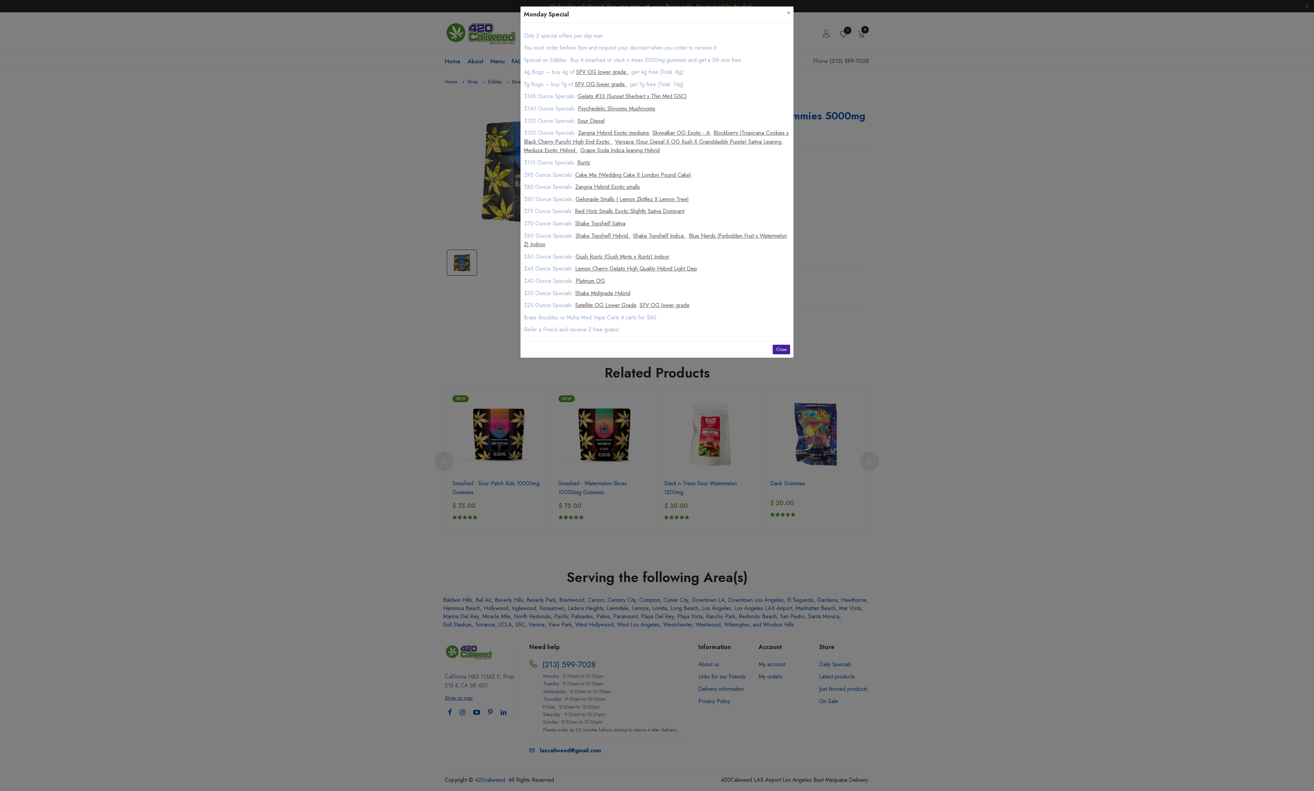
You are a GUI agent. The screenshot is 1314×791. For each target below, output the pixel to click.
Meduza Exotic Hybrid (550, 150)
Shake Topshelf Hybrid (603, 236)
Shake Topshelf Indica (659, 236)
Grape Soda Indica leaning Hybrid (620, 150)
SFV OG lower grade (602, 72)
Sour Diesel (591, 121)
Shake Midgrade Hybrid (602, 293)
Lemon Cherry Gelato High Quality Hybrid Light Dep (636, 269)
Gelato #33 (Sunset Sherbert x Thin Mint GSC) (632, 96)
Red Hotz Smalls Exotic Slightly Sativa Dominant (629, 211)
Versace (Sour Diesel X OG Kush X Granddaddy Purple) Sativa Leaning (698, 142)
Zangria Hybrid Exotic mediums (613, 133)
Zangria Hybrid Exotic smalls (607, 187)
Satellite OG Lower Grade (605, 305)
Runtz (583, 163)
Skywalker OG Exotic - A (681, 133)
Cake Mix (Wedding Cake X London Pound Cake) (633, 175)
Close (781, 349)
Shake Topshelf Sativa (600, 223)
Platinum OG (590, 281)
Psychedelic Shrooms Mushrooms (616, 109)
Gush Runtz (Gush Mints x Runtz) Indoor (622, 257)
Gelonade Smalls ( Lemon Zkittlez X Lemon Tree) (632, 199)
